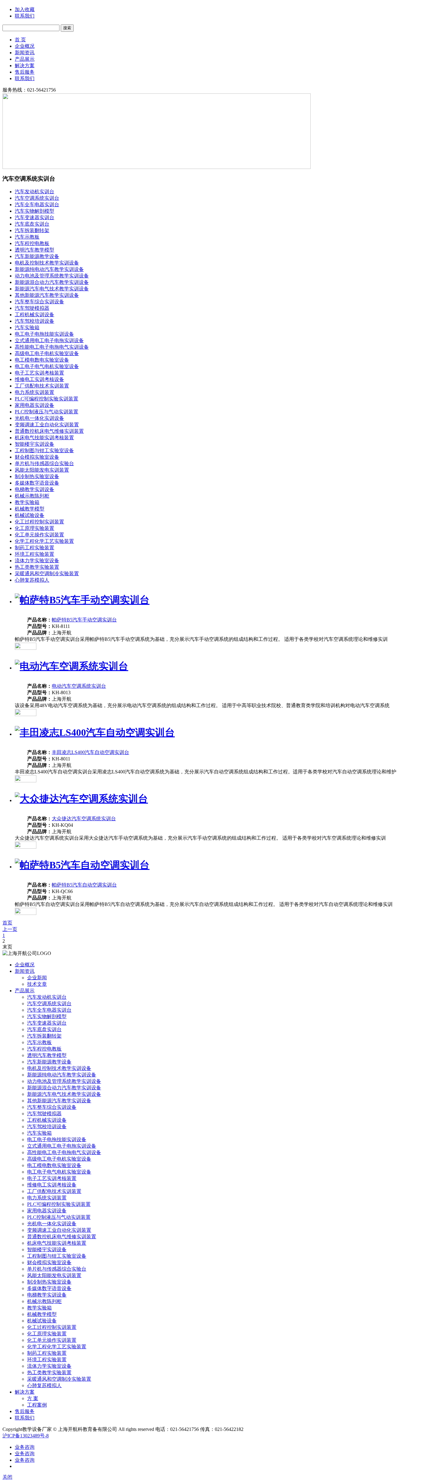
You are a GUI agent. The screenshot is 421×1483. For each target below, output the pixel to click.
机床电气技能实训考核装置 (44, 437)
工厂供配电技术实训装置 (42, 385)
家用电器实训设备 (34, 405)
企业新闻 (37, 977)
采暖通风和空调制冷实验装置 (47, 573)
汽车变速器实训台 (34, 217)
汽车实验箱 (27, 327)
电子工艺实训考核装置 (39, 372)
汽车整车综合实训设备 (39, 301)
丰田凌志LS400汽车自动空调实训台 (90, 752)
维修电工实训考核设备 (39, 379)
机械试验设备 (29, 515)
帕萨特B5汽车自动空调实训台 (84, 884)
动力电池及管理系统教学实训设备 (52, 275)
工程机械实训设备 (34, 314)
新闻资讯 (25, 52)
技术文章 (37, 984)
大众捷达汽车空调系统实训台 (84, 818)
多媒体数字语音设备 (37, 482)
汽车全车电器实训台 (37, 204)
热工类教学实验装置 (37, 567)
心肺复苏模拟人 (32, 580)
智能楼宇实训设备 (34, 444)
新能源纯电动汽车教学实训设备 (49, 269)
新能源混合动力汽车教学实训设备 (52, 282)
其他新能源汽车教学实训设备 (47, 295)
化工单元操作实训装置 (39, 534)
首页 (7, 922)
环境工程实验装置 (34, 554)
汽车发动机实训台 (34, 191)
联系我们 (25, 15)
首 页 (20, 39)
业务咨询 (25, 1447)
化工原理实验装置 (34, 528)
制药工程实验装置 (34, 547)
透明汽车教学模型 (34, 249)
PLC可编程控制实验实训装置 (46, 398)
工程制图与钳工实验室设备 (44, 450)
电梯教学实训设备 (34, 489)
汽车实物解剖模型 (34, 211)
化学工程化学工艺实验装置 (44, 541)
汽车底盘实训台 (32, 224)
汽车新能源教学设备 (37, 256)
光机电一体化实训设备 (39, 418)
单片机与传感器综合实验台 (44, 463)
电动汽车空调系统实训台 (79, 686)
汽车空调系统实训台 (37, 198)
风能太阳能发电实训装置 (42, 470)
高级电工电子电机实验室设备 (47, 353)
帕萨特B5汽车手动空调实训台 (84, 619)
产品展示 (25, 59)
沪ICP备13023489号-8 (25, 1435)
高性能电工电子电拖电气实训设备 (52, 347)
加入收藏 (25, 9)
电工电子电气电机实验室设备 (47, 366)
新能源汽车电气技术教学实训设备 (52, 288)
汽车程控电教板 (32, 243)
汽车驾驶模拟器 (32, 308)
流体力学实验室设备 (37, 560)
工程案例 (37, 1404)
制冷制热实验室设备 (37, 476)
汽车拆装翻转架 (32, 230)
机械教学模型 (29, 508)
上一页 (9, 929)
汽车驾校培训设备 (34, 321)
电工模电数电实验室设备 (42, 360)
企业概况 (25, 46)
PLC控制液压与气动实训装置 (46, 411)
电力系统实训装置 (34, 392)
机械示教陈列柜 (32, 495)
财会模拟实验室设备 (37, 457)
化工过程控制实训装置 (39, 521)
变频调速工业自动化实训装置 (47, 424)
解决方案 (25, 65)
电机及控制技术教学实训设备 (47, 262)
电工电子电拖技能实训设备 (44, 334)
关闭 (7, 1477)
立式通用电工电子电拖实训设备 (49, 340)
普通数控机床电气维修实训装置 (49, 431)
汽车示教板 (27, 237)
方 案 (32, 1398)
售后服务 (25, 72)
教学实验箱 (27, 502)
